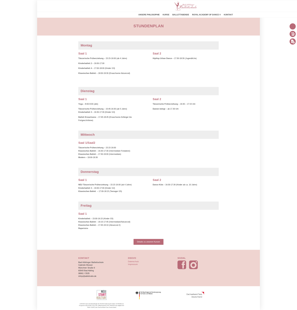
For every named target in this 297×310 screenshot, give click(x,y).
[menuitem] (149, 15)
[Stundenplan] (292, 34)
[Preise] (292, 41)
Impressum (133, 264)
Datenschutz (133, 261)
